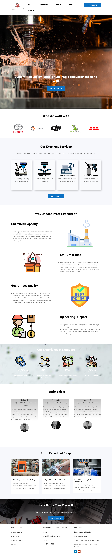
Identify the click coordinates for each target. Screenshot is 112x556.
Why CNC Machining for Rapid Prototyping (84, 480)
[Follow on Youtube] (79, 551)
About (29, 4)
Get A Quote (92, 5)
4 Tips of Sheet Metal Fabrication (55, 480)
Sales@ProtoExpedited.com (53, 536)
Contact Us (30, 11)
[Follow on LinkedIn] (75, 551)
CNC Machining (16, 532)
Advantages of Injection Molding (24, 480)
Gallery (58, 4)
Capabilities (43, 4)
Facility (71, 4)
